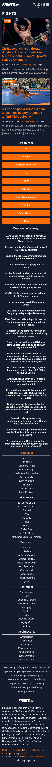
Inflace (26, 547)
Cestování (44, 667)
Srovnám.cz (34, 687)
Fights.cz (14, 683)
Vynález (27, 581)
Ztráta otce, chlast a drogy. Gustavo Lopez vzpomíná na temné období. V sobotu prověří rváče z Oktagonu (24, 54)
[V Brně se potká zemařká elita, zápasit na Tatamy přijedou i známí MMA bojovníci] (26, 91)
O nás (22, 753)
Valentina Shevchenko (27, 473)
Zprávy (19, 667)
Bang (26, 596)
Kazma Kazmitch (26, 648)
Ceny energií (26, 570)
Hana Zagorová (26, 644)
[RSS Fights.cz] (34, 761)
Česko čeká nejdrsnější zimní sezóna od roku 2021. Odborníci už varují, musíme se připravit (26, 432)
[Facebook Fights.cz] (18, 761)
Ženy (34, 667)
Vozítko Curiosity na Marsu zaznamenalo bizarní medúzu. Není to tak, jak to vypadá (26, 276)
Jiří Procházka (27, 477)
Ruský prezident (27, 566)
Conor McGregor (26, 466)
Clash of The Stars (26, 165)
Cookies (27, 750)
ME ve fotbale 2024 (26, 563)
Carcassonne (26, 592)
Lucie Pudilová (26, 492)
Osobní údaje (39, 750)
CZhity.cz (38, 683)
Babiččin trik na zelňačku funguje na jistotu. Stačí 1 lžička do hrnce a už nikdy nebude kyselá (26, 333)
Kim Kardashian (27, 652)
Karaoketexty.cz (33, 675)
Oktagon (26, 156)
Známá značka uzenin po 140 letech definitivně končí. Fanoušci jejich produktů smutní (26, 381)
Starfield (26, 510)
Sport (27, 667)
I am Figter (26, 189)
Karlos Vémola (26, 481)
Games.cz (11, 671)
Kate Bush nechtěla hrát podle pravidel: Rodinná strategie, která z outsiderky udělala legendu (26, 322)
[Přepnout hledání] (34, 4)
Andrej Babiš (26, 637)
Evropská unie (27, 574)
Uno (27, 615)
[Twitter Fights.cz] (29, 761)
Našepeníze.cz (19, 687)
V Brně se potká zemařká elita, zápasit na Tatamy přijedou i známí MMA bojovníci (24, 112)
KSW (26, 181)
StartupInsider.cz (26, 691)
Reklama (6, 750)
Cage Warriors (26, 213)
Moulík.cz (39, 679)
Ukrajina (26, 551)
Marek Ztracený (26, 659)
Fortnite (26, 525)
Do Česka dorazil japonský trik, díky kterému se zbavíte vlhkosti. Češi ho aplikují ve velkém (26, 370)
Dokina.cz (26, 683)
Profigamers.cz (26, 671)
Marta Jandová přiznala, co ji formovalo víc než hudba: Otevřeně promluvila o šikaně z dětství (26, 238)
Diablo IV (26, 518)
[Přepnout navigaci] (38, 4)
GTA (26, 514)
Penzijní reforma (27, 578)
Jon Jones (26, 462)
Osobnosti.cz (17, 675)
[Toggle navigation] (47, 4)
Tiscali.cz (9, 667)
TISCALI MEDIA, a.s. (22, 756)
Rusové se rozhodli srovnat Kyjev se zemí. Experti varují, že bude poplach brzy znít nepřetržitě (26, 345)
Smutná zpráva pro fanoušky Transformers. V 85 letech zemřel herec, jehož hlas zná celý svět (26, 421)
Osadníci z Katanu (27, 600)
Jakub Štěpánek (29, 65)
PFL (26, 173)
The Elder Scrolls (26, 533)
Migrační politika (27, 559)
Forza (26, 522)
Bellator (26, 205)
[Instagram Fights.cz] (23, 761)
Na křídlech (26, 626)
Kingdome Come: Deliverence (26, 537)
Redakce (17, 750)
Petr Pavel (26, 641)
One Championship (26, 197)
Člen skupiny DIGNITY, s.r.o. (40, 756)
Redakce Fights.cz (30, 121)
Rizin (26, 221)
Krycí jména (26, 622)
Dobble (26, 611)
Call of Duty (26, 529)
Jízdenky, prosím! (26, 619)
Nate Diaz (26, 458)
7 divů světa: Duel (26, 603)
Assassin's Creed (26, 506)
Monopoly (26, 607)
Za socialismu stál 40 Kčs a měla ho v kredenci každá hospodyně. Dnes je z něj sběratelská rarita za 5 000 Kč (26, 444)
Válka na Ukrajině (26, 555)
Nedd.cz (28, 679)
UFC (26, 148)
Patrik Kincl (26, 485)
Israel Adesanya (27, 469)
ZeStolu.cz (41, 671)
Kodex (5, 753)
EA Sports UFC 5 (26, 503)
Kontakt (14, 753)
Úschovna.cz (15, 679)
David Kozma (26, 488)
